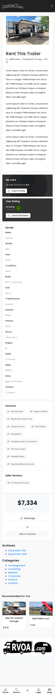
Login (38, 692)
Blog (49, 692)
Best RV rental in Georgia (14, 620)
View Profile (18, 191)
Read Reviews (20, 215)
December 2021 (17, 550)
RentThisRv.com (40, 618)
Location (13, 583)
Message (29, 518)
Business (13, 572)
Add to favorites (27, 534)
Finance (12, 579)
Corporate (14, 576)
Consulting (14, 569)
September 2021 (17, 554)
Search (16, 692)
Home (6, 692)
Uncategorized (16, 565)
